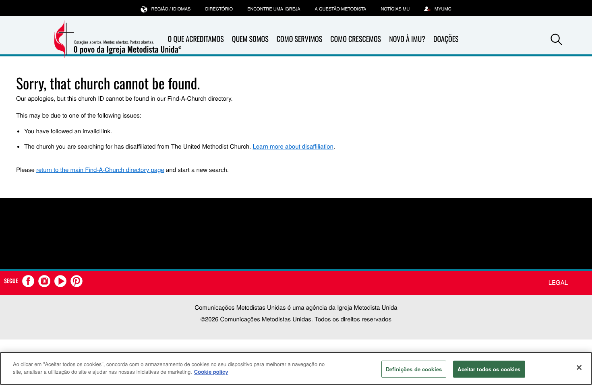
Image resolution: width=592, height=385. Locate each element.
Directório (219, 9)
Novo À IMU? (407, 39)
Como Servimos (299, 39)
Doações (446, 39)
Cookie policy (211, 371)
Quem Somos (250, 39)
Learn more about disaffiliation (293, 146)
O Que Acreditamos (196, 39)
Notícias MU (395, 9)
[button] (556, 39)
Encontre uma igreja (273, 9)
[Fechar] (579, 367)
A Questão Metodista (340, 9)
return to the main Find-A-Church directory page (100, 170)
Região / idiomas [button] (170, 9)
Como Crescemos (355, 39)
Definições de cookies (414, 369)
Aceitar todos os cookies (488, 369)
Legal (558, 282)
